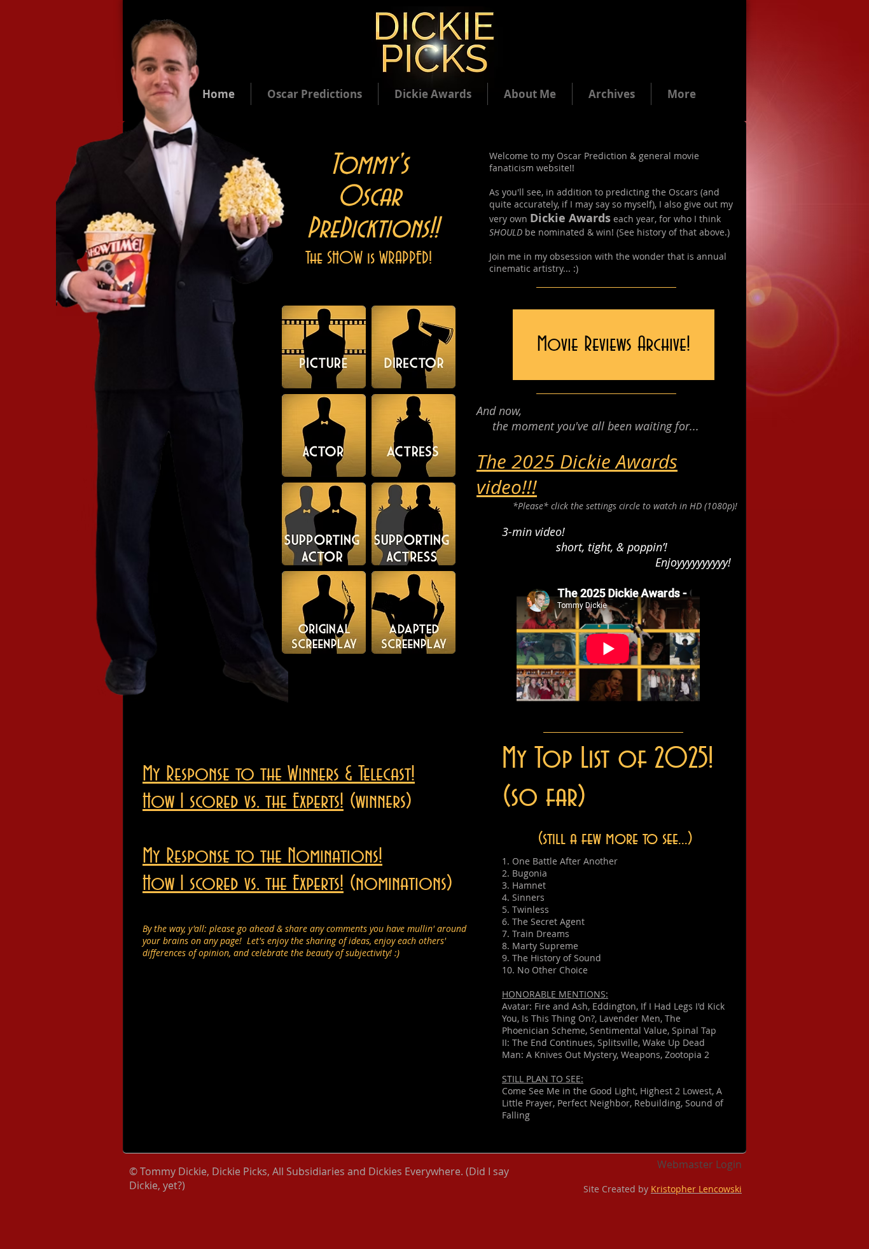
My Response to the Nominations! (262, 856)
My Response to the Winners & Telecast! (279, 774)
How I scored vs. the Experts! (243, 801)
